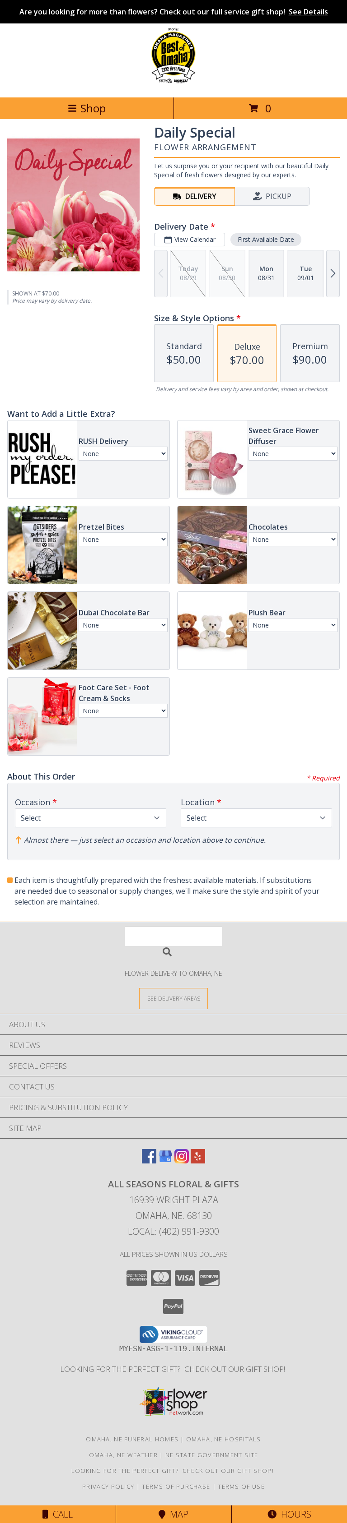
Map (176, 1514)
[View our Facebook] (149, 1160)
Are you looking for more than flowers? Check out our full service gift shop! (173, 12)
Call (60, 1514)
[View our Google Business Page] (165, 1160)
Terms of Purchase (176, 1486)
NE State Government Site (211, 1455)
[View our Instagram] (181, 1160)
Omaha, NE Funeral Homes (132, 1439)
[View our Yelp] (198, 1160)
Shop (93, 108)
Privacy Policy (108, 1486)
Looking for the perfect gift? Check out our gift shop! (173, 1369)
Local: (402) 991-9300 (173, 1231)
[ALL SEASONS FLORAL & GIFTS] (173, 84)
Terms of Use (241, 1486)
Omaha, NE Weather (123, 1455)
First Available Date (266, 239)
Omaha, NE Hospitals (223, 1439)
